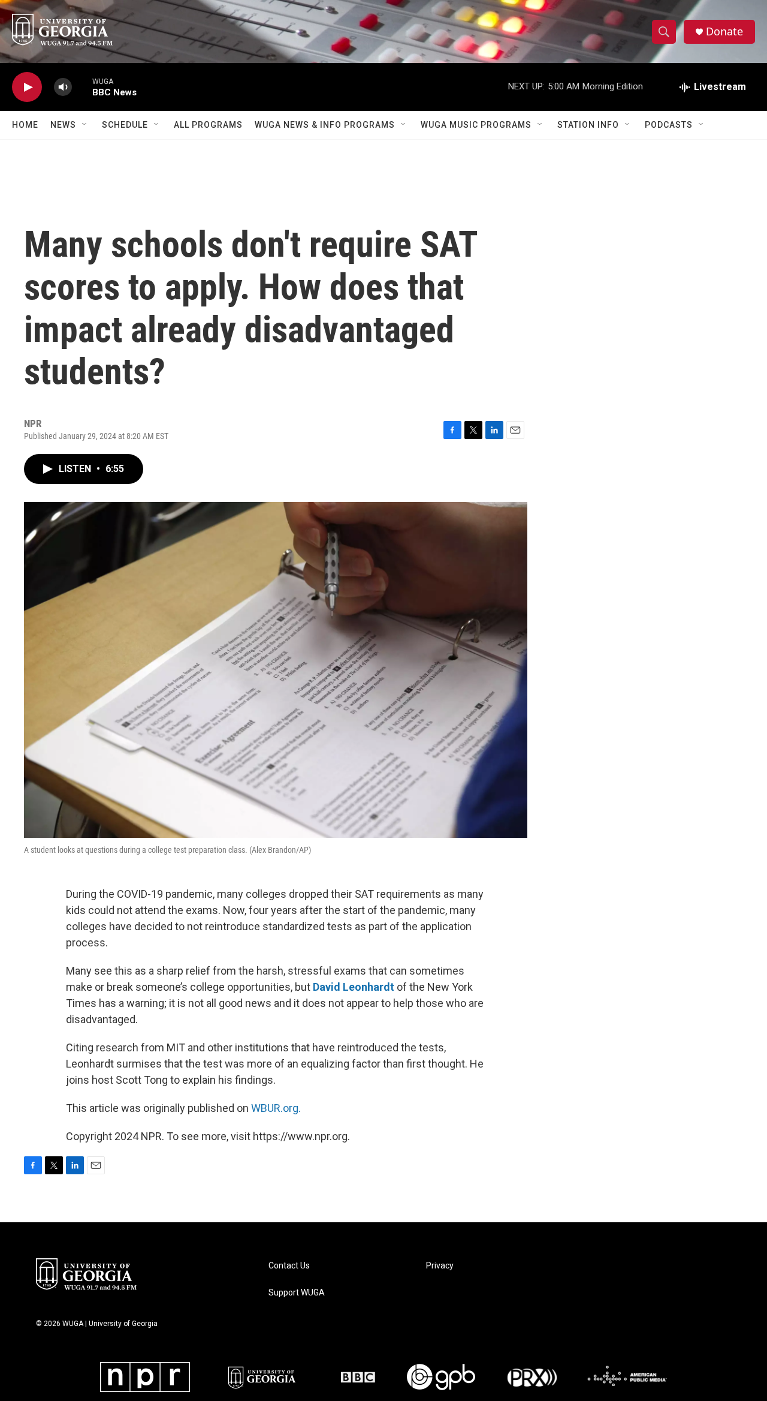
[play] (27, 87)
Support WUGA (296, 1292)
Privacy (440, 1265)
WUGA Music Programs (476, 125)
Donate (724, 31)
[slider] (82, 86)
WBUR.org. (276, 1108)
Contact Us (289, 1265)
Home (25, 125)
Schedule (125, 125)
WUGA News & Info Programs (325, 125)
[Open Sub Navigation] (85, 125)
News (63, 125)
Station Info (588, 125)
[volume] (63, 87)
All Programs (208, 125)
